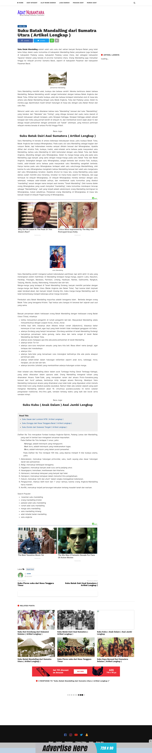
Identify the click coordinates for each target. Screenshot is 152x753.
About (51, 742)
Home (20, 3)
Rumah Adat (92, 3)
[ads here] (76, 748)
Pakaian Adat (78, 3)
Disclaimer (69, 742)
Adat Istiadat (32, 3)
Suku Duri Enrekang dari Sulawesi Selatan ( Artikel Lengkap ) (33, 633)
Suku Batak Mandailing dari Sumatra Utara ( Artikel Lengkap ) (57, 33)
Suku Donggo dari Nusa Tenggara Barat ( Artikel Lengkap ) (47, 423)
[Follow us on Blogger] (86, 734)
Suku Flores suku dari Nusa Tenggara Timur (36, 584)
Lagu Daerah (64, 3)
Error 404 (99, 742)
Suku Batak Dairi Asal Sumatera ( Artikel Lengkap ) (58, 136)
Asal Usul (30, 569)
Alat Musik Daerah (48, 3)
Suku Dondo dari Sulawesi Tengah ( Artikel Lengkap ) (44, 427)
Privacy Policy (80, 742)
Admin (29, 573)
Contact (59, 742)
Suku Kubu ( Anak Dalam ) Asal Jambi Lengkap (58, 405)
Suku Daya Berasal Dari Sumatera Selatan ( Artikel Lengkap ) (112, 660)
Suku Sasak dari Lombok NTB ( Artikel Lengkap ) (42, 419)
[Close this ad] (150, 741)
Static (91, 742)
